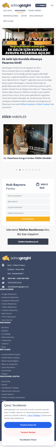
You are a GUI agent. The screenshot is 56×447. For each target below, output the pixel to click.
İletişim (4, 374)
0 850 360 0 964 (23, 278)
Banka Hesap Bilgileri (9, 361)
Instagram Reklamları (10, 300)
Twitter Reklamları (9, 307)
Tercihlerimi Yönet (28, 440)
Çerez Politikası (34, 415)
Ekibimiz (4, 330)
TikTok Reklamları (8, 316)
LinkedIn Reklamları (9, 310)
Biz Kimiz (5, 327)
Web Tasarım (6, 313)
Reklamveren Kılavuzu (10, 391)
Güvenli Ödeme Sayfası (10, 354)
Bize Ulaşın (8, 21)
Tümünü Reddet (28, 432)
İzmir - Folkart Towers (16, 265)
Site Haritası (6, 370)
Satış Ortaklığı (36, 16)
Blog (3, 347)
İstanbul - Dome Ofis (15, 269)
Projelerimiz (6, 340)
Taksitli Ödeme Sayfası (10, 357)
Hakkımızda (20, 10)
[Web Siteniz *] (28, 201)
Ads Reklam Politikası (10, 388)
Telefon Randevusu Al (28, 241)
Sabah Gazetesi (43, 104)
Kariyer (4, 384)
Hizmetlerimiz (34, 10)
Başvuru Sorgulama (9, 364)
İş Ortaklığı (5, 334)
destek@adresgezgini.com (18, 286)
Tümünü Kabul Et (28, 425)
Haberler (5, 343)
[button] (16, 170)
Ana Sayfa (7, 10)
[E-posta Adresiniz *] (28, 207)
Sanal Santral (6, 320)
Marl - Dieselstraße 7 (15, 273)
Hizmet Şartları (7, 394)
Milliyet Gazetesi (27, 104)
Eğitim (24, 16)
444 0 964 (44, 186)
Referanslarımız (10, 16)
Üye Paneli (5, 381)
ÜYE (41, 5)
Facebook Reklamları (10, 297)
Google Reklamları (9, 294)
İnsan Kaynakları (8, 367)
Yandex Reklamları (8, 304)
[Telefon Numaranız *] (28, 213)
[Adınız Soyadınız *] (28, 195)
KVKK (3, 400)
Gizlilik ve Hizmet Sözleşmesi (13, 397)
